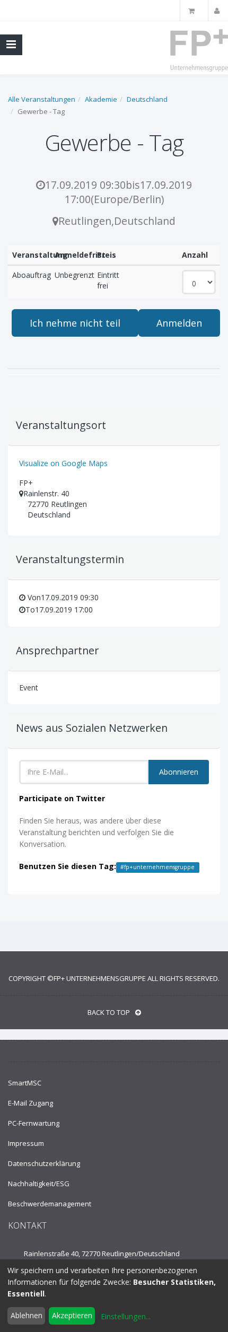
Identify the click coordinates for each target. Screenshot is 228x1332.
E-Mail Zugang (30, 1103)
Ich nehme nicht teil (75, 323)
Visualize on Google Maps (63, 463)
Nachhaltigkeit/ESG (38, 1183)
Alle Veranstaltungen (41, 99)
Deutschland (147, 99)
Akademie (101, 99)
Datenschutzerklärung (44, 1163)
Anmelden (179, 323)
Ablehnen (26, 1315)
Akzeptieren (72, 1315)
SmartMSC (24, 1083)
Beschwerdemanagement (49, 1203)
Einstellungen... (126, 1316)
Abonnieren (178, 772)
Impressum (26, 1143)
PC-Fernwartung (33, 1123)
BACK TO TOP (108, 1012)
